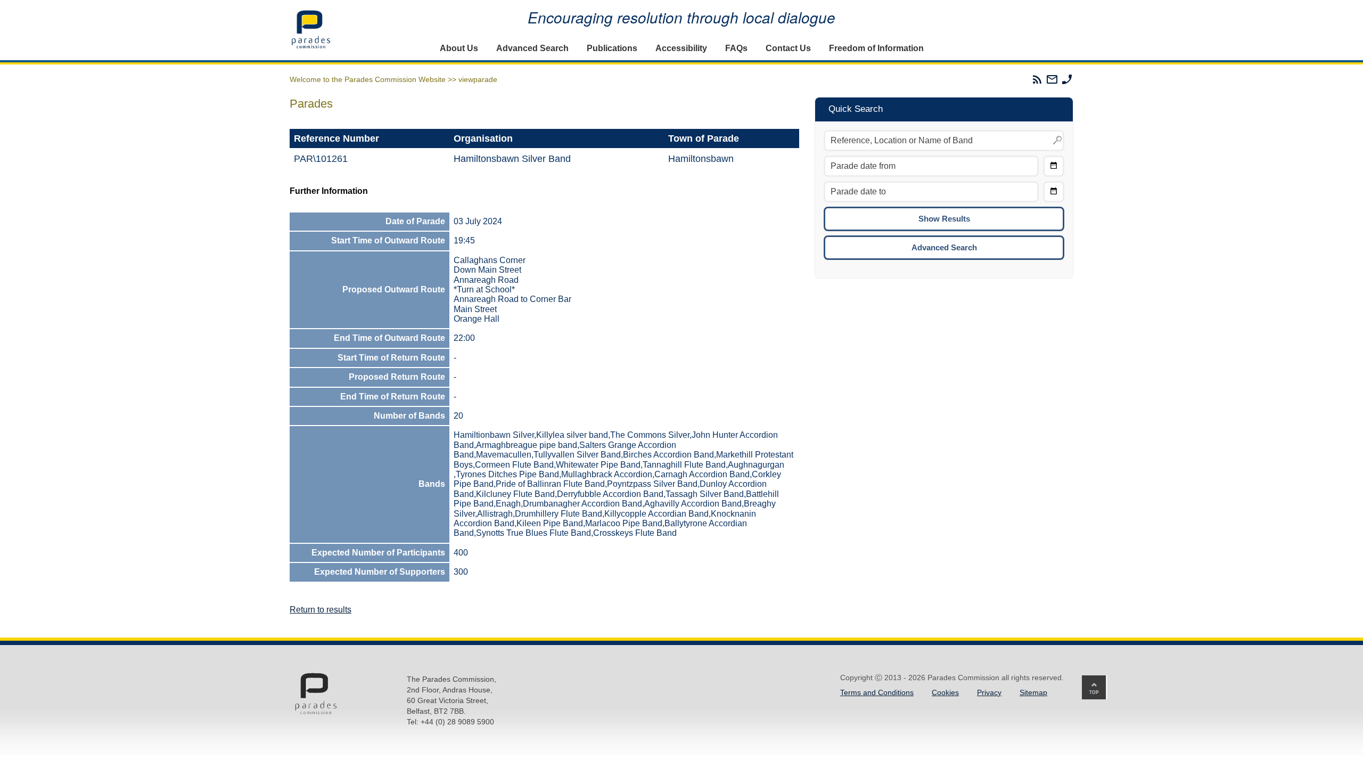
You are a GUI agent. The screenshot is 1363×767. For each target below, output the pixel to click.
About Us (459, 48)
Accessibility (681, 48)
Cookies (945, 692)
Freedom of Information (876, 48)
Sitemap (1033, 692)
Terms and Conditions (877, 692)
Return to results (320, 609)
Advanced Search (532, 48)
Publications (612, 48)
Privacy (989, 692)
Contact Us (788, 48)
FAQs (736, 48)
